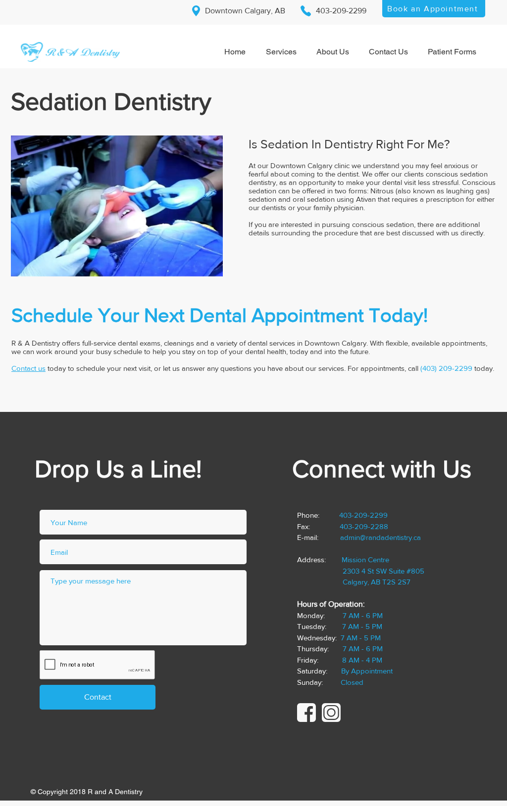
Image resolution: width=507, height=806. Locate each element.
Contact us (28, 368)
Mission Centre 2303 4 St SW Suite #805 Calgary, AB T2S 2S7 (360, 570)
